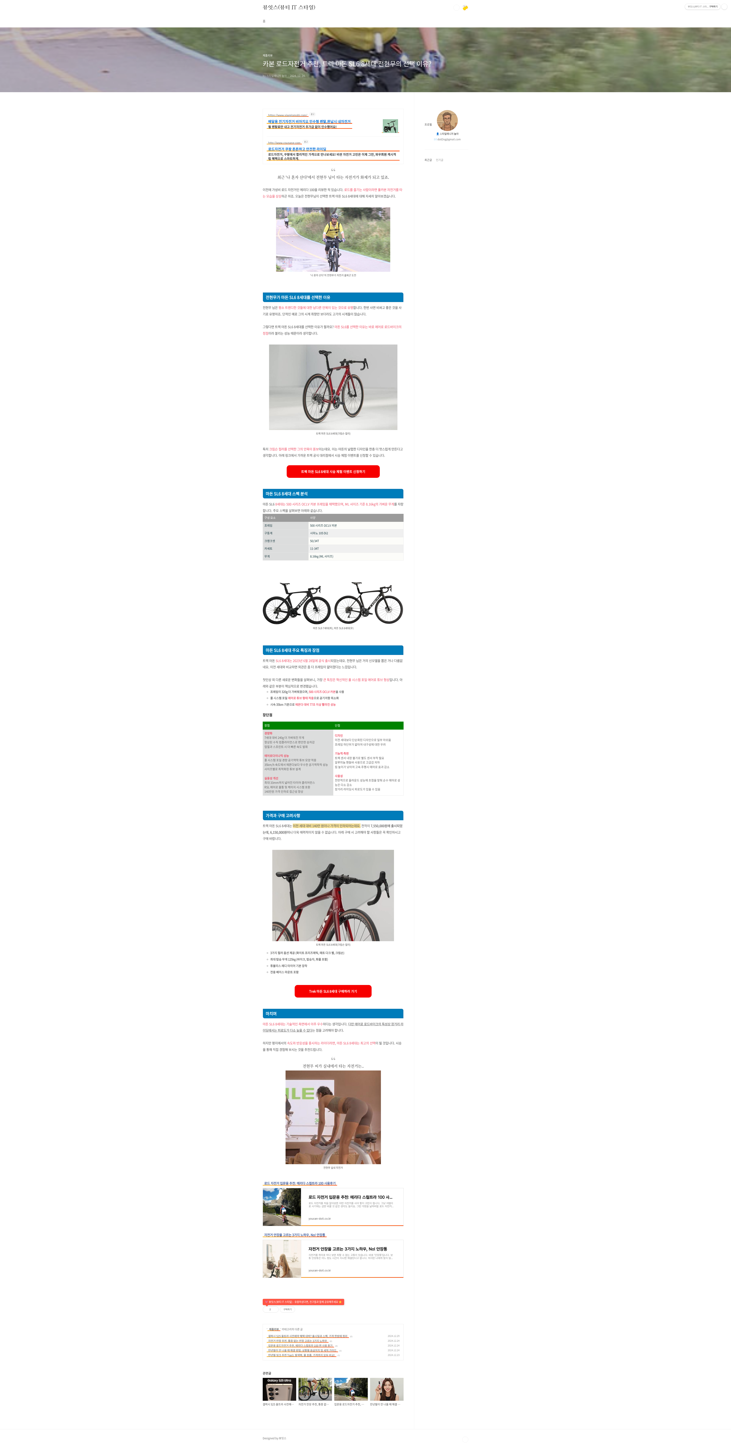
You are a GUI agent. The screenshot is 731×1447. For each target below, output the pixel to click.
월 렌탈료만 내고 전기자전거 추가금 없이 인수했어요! (302, 126)
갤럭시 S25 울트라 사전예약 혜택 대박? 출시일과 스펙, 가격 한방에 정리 (307, 1336)
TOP (465, 1440)
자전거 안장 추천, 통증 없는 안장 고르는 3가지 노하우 (297, 1341)
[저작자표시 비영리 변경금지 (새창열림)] (301, 1310)
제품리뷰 (274, 1329)
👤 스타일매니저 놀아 (447, 133)
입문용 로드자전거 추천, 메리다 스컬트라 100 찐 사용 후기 (300, 1345)
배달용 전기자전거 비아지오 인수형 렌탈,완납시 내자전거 (309, 121)
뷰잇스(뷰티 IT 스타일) (289, 7)
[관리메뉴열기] (724, 7)
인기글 (439, 160)
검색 (456, 7)
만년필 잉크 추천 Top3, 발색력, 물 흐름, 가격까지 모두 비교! (301, 1355)
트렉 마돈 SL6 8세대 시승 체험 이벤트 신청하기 (333, 471)
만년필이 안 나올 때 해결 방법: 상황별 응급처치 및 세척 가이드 (302, 1350)
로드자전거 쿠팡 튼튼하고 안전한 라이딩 (297, 148)
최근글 (428, 160)
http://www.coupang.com (284, 142)
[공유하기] (274, 1309)
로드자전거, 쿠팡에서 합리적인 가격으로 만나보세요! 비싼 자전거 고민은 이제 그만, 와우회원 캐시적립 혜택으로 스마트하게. (332, 156)
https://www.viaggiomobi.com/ (287, 115)
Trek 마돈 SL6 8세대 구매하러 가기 (333, 991)
